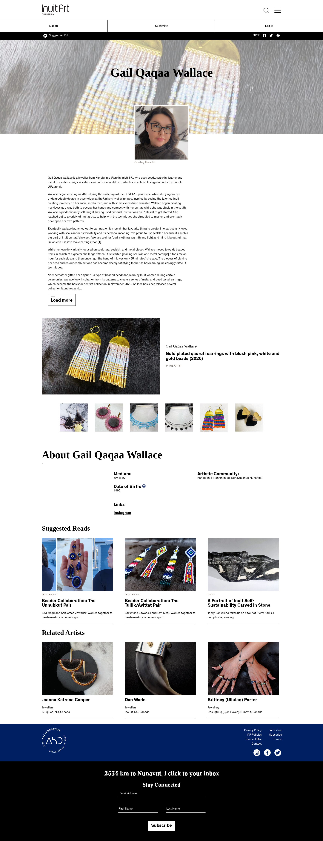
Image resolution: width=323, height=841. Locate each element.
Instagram (122, 513)
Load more (62, 301)
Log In (269, 26)
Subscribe (161, 26)
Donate (54, 26)
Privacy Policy (253, 730)
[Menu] (277, 10)
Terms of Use (253, 739)
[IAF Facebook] (267, 752)
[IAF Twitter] (277, 752)
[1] (99, 242)
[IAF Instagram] (256, 752)
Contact (257, 744)
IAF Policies (254, 735)
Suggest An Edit (59, 35)
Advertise (276, 730)
